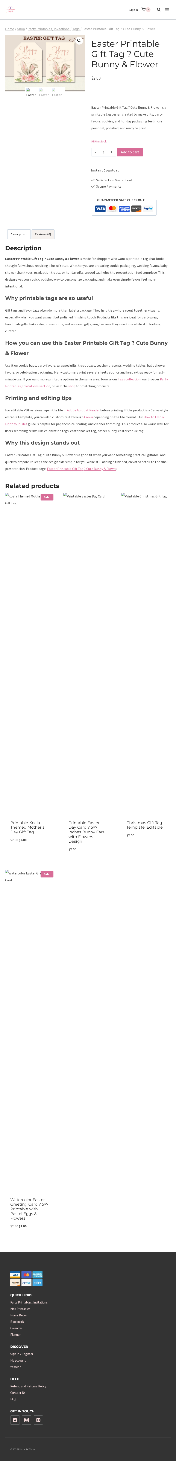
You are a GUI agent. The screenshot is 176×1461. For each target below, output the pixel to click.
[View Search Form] (157, 10)
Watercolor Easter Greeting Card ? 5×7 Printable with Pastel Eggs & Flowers (29, 1209)
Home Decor (18, 1315)
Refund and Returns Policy (28, 1386)
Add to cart (130, 152)
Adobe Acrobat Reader (83, 410)
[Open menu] (167, 9)
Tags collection (129, 379)
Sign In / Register (21, 1354)
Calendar (16, 1328)
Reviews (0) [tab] (43, 234)
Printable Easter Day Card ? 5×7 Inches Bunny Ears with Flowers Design (86, 832)
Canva (88, 417)
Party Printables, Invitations (29, 1302)
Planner (15, 1335)
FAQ (13, 1399)
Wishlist (15, 1367)
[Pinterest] (38, 1420)
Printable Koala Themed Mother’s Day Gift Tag (27, 827)
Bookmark (17, 1322)
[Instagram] (26, 1420)
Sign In (133, 10)
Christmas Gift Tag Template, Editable (144, 825)
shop (72, 386)
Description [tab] (19, 234)
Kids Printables (20, 1309)
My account (18, 1360)
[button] (79, 41)
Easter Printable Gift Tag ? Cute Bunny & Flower (81, 468)
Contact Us (18, 1393)
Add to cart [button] (30, 853)
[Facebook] (15, 1420)
